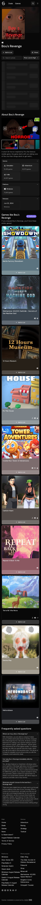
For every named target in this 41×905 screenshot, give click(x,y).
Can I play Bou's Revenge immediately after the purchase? (17, 760)
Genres (5, 161)
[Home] (3, 3)
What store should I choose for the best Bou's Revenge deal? (17, 783)
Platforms (5, 184)
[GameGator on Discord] (13, 890)
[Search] (33, 3)
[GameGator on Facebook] (5, 890)
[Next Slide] (36, 128)
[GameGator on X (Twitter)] (10, 890)
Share (36, 52)
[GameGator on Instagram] (2, 890)
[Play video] (20, 128)
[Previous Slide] (5, 128)
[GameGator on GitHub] (16, 890)
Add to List (8, 52)
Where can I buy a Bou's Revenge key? (15, 734)
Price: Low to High (30, 58)
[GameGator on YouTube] (8, 890)
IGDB (26, 900)
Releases (5, 199)
